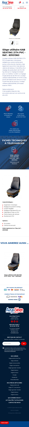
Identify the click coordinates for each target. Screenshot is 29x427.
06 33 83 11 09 (22, 8)
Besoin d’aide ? (14, 325)
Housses (14, 375)
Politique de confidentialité (14, 413)
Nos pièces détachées (14, 382)
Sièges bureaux (14, 372)
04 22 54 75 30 (7, 8)
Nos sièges (14, 356)
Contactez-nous (14, 332)
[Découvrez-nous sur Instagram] (17, 321)
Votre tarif (4, 422)
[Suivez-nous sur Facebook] (12, 321)
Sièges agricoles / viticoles (14, 367)
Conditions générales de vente (14, 407)
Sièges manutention (14, 365)
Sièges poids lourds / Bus (14, 358)
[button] (1, 265)
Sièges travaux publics (14, 363)
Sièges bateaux (14, 370)
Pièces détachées (14, 379)
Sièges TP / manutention (14, 387)
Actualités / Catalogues (14, 400)
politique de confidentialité (10, 351)
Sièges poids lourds (14, 385)
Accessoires (14, 377)
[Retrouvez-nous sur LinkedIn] (14, 321)
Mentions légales (15, 410)
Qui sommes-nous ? (14, 397)
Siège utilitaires (14, 360)
